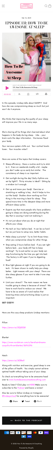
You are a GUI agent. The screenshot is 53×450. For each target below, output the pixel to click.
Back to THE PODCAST (28, 420)
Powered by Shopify (26, 448)
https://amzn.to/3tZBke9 (13, 360)
